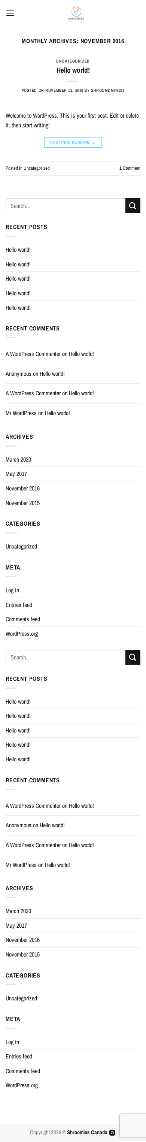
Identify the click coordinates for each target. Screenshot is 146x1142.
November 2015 (23, 503)
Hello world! (73, 70)
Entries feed (19, 605)
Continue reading (73, 142)
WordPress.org (22, 633)
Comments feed (23, 619)
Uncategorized (72, 61)
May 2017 (16, 473)
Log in (12, 590)
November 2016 (23, 488)
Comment (129, 168)
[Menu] (10, 13)
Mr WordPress (21, 413)
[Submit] (132, 205)
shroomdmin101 (107, 90)
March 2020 (18, 459)
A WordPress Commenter (33, 354)
